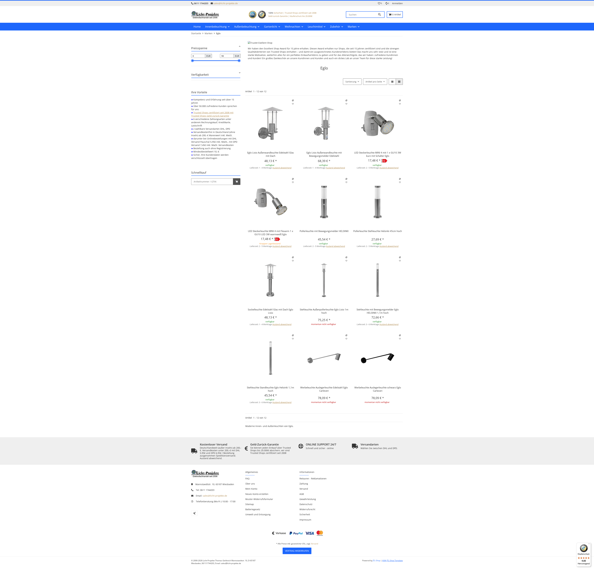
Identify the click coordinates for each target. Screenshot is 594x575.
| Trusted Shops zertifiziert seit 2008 (299, 12)
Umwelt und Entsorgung (258, 514)
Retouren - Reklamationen (313, 478)
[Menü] (589, 544)
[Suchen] (381, 14)
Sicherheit (278, 12)
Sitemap (249, 504)
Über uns (250, 483)
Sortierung (350, 81)
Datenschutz (305, 504)
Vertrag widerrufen (297, 550)
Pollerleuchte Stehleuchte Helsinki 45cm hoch (377, 231)
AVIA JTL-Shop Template (392, 560)
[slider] (192, 60)
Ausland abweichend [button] (281, 167)
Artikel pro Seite (374, 81)
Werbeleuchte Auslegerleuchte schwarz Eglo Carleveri (377, 389)
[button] (379, 3)
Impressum (305, 519)
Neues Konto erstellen (256, 494)
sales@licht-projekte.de (225, 3)
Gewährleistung (307, 499)
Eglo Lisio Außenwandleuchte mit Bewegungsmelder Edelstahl (324, 154)
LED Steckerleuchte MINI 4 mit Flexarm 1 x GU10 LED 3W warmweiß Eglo (270, 232)
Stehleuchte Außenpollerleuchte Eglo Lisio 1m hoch (324, 311)
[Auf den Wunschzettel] (292, 103)
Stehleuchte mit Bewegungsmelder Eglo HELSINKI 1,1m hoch (378, 311)
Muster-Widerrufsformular (259, 499)
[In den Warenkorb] (236, 181)
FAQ (247, 478)
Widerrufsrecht (307, 509)
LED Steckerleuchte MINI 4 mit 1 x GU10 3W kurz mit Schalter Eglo (377, 154)
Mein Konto (251, 488)
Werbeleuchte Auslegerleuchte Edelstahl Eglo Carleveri (324, 389)
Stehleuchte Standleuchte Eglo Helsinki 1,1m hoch (270, 389)
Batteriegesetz (252, 509)
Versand (303, 488)
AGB (301, 494)
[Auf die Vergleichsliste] (292, 100)
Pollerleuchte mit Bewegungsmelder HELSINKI (324, 231)
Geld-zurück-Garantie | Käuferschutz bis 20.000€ (290, 16)
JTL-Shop (377, 560)
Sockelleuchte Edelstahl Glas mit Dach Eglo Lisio (270, 311)
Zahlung (303, 483)
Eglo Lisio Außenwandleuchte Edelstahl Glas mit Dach (270, 154)
